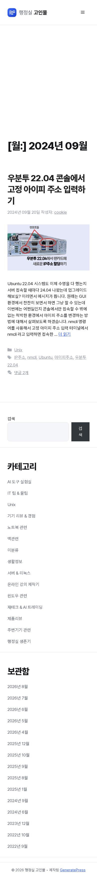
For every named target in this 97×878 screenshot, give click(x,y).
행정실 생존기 (19, 641)
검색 (11, 418)
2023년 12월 (18, 823)
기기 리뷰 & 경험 (21, 516)
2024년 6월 (17, 812)
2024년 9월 (17, 800)
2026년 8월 (17, 686)
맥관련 (13, 538)
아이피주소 (63, 357)
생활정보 (14, 561)
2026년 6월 (17, 709)
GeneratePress (73, 870)
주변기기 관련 (19, 630)
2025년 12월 (18, 743)
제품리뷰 (14, 618)
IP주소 (19, 357)
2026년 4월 (17, 732)
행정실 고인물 (27, 12)
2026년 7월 (17, 698)
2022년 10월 (18, 834)
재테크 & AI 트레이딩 (25, 607)
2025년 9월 (17, 766)
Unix (18, 349)
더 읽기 (64, 334)
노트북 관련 (17, 527)
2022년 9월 (17, 846)
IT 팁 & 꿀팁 (17, 493)
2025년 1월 (17, 789)
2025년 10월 (18, 755)
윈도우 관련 (17, 595)
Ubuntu (45, 357)
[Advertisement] (48, 76)
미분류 (13, 550)
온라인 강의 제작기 (23, 584)
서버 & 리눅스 (19, 573)
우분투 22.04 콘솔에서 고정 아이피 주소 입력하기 (46, 189)
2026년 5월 (17, 720)
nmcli (32, 357)
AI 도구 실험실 (19, 481)
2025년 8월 (17, 777)
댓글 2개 (21, 372)
